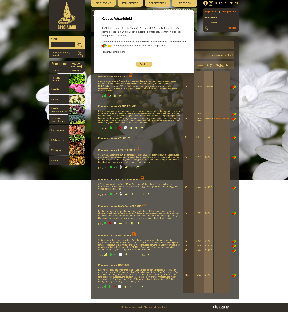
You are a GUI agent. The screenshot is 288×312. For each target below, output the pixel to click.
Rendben (144, 64)
